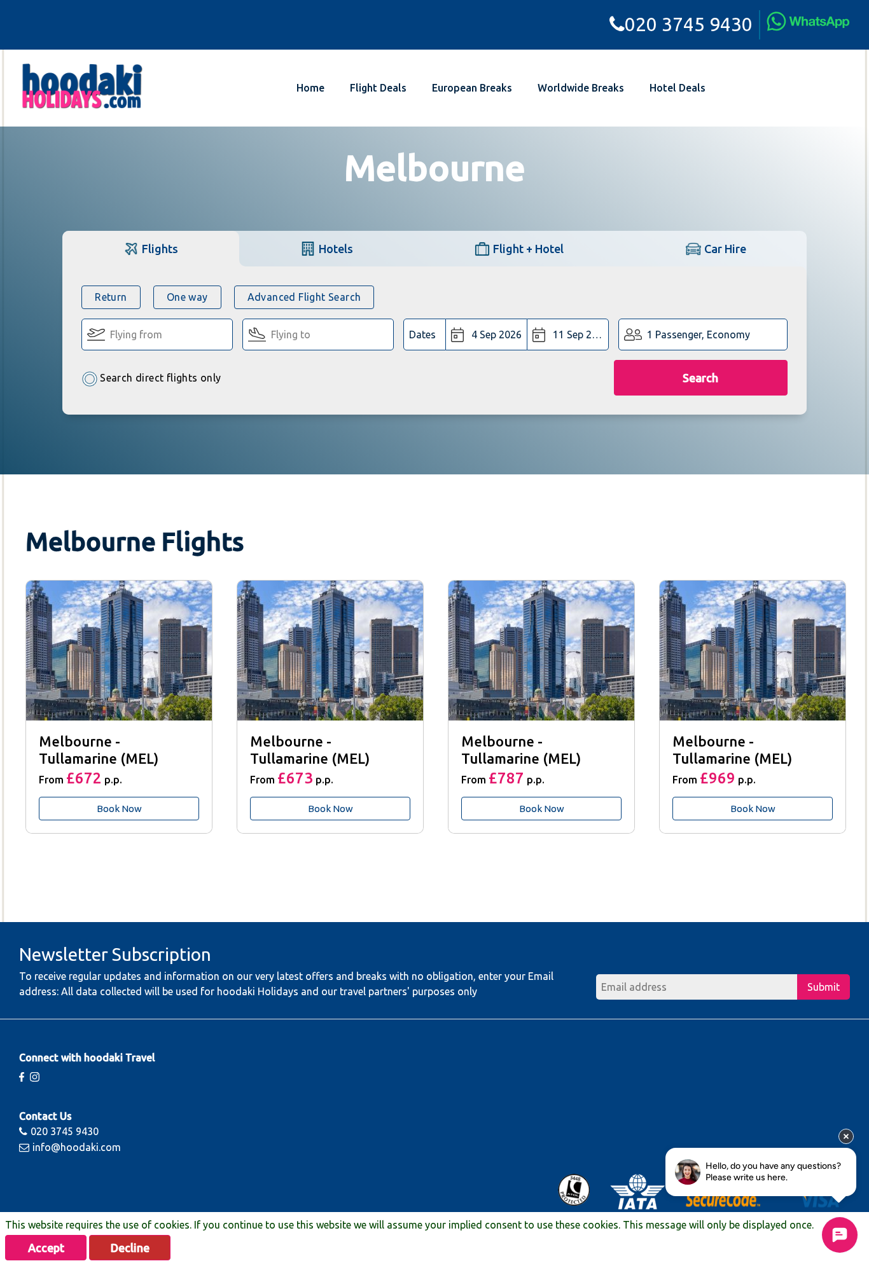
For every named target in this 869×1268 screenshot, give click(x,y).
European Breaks (472, 87)
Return (111, 297)
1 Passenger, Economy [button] (698, 334)
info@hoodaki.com (76, 1147)
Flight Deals (378, 87)
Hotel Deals (678, 87)
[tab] (150, 248)
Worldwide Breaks (581, 87)
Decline (130, 1247)
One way (187, 297)
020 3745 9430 (689, 24)
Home (310, 87)
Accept (46, 1247)
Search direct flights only (160, 377)
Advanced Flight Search (304, 297)
